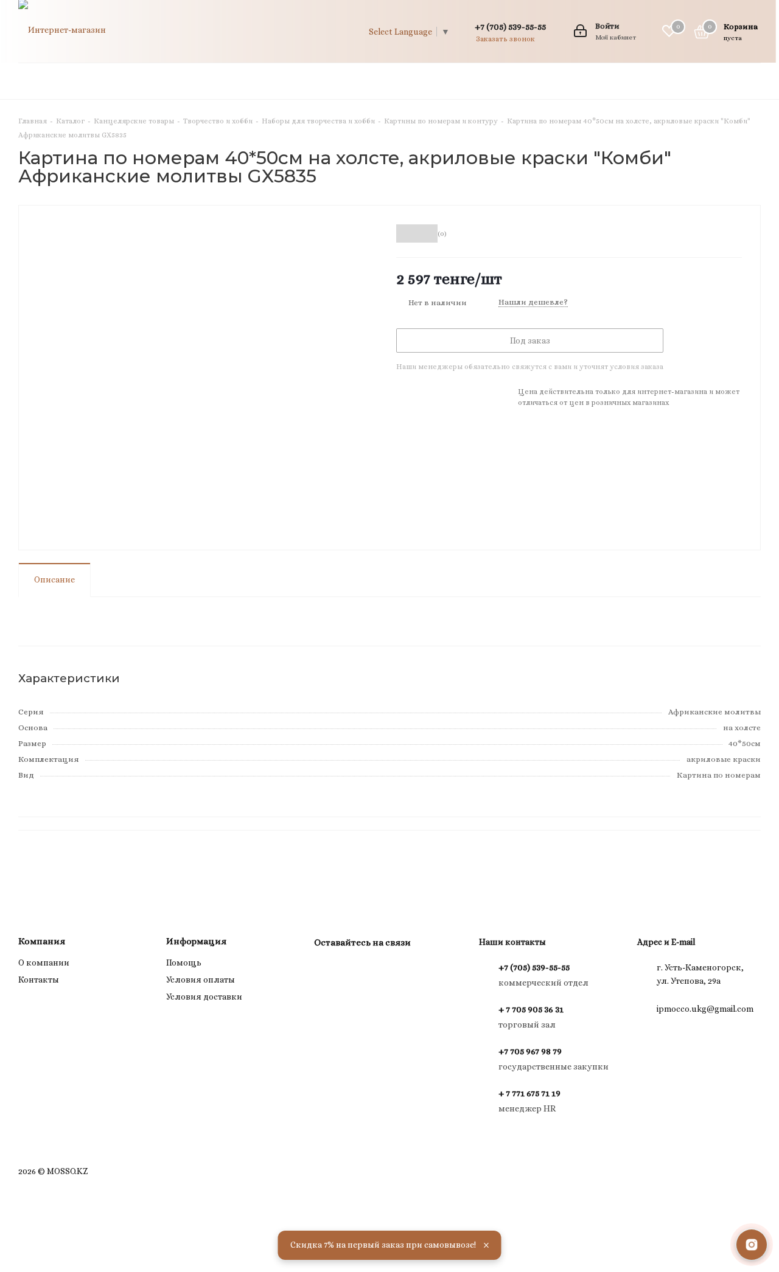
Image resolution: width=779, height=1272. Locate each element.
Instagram (326, 970)
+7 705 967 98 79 (530, 1051)
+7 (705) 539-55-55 (510, 26)
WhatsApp (356, 970)
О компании (43, 962)
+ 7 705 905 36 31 (531, 1009)
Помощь (183, 962)
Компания (41, 941)
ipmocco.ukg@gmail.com (705, 1009)
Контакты (38, 979)
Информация (196, 941)
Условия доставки (204, 996)
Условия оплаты (200, 979)
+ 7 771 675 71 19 (529, 1093)
